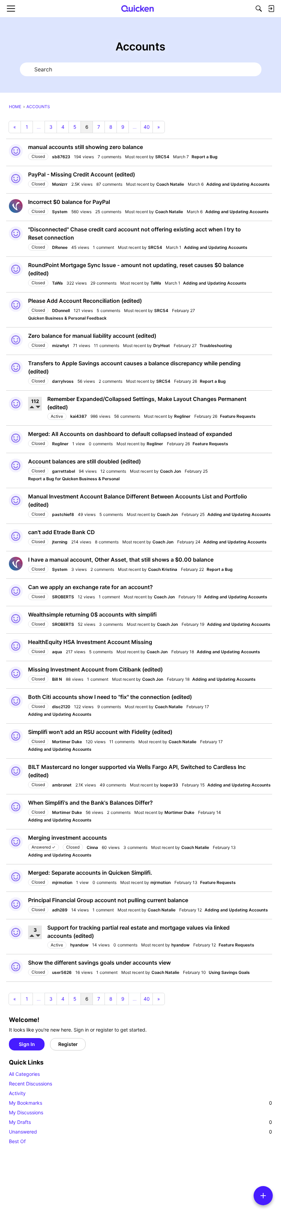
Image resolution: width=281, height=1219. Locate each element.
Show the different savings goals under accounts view (99, 962)
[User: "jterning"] (16, 536)
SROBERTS (63, 596)
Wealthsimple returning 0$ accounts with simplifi (92, 614)
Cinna (92, 847)
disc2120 (61, 706)
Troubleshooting (215, 345)
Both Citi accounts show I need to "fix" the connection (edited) (110, 696)
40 (147, 127)
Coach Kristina (162, 569)
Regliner (182, 416)
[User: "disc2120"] (16, 701)
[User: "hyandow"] (16, 932)
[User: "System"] (16, 206)
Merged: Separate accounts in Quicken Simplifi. (90, 872)
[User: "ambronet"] (16, 771)
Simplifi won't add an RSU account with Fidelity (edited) (100, 731)
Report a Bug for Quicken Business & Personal (74, 478)
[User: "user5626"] (16, 967)
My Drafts (140, 1122)
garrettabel (63, 471)
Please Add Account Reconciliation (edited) (85, 300)
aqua (57, 651)
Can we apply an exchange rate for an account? (90, 587)
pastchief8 (63, 514)
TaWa (57, 283)
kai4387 (78, 416)
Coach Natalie (170, 184)
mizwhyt (60, 345)
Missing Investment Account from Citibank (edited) (95, 669)
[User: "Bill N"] (16, 673)
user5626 (62, 972)
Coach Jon (170, 471)
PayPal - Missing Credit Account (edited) (81, 174)
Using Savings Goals (229, 972)
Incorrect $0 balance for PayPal (69, 201)
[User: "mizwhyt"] (16, 340)
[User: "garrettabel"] (16, 465)
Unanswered (140, 1132)
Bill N (57, 679)
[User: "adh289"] (16, 904)
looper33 (169, 784)
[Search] (259, 8)
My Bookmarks (140, 1103)
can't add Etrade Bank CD (61, 532)
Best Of (17, 1141)
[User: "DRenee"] (16, 233)
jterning (60, 541)
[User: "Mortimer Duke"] (16, 736)
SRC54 (162, 156)
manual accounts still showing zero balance (85, 146)
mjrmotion (62, 882)
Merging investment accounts (67, 837)
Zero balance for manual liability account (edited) (92, 335)
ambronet (62, 784)
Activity (17, 1093)
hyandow (79, 944)
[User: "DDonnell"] (16, 305)
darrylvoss (63, 381)
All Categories (24, 1074)
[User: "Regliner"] (16, 438)
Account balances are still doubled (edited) (84, 461)
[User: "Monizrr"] (16, 178)
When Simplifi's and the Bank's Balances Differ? (90, 802)
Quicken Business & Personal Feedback (67, 318)
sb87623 (61, 156)
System (60, 211)
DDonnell (61, 310)
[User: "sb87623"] (16, 151)
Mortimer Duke (67, 741)
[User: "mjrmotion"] (16, 877)
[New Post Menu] (263, 1195)
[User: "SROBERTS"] (16, 591)
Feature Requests (238, 416)
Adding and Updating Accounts (238, 184)
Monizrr (60, 184)
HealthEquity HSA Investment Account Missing (90, 642)
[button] (32, 407)
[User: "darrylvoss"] (16, 367)
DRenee (60, 247)
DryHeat (161, 345)
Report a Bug (205, 156)
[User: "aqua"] (16, 646)
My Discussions (26, 1112)
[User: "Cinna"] (16, 842)
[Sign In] (271, 8)
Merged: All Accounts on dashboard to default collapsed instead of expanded (130, 433)
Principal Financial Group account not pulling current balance (108, 900)
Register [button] (68, 1044)
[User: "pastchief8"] (16, 500)
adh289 (60, 909)
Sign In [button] (27, 1044)
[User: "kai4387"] (16, 404)
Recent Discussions (30, 1083)
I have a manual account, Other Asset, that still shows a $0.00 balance (120, 559)
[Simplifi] (137, 8)
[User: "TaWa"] (16, 269)
